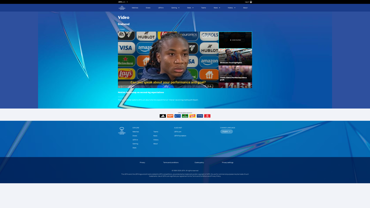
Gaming (135, 144)
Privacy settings (227, 162)
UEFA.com (177, 132)
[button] (175, 8)
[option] (235, 40)
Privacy (142, 162)
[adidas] (163, 116)
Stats (134, 148)
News (155, 136)
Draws (135, 136)
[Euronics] (200, 116)
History (155, 140)
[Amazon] (170, 116)
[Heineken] (185, 116)
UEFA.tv (135, 140)
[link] (135, 8)
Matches (136, 132)
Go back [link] (122, 29)
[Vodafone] (207, 116)
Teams (155, 132)
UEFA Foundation (180, 136)
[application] (168, 60)
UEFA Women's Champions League (122, 8)
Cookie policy (199, 162)
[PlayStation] (177, 116)
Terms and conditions (170, 162)
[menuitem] (136, 8)
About (155, 144)
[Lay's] (192, 116)
